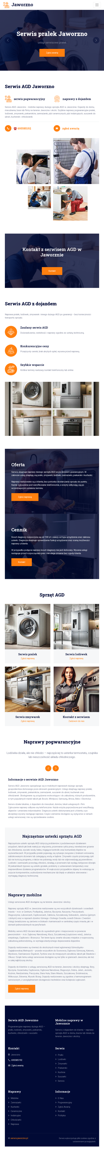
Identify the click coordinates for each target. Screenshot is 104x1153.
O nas (61, 1098)
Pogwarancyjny (65, 1102)
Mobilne (14, 1098)
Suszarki (62, 1076)
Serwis (61, 1081)
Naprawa (15, 1124)
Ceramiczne (16, 1111)
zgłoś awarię (70, 128)
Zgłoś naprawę (25, 497)
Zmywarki (62, 1063)
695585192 (16, 1060)
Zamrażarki (16, 1102)
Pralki (60, 1055)
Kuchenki (15, 1107)
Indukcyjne (16, 1115)
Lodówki (62, 1059)
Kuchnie (61, 1072)
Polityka (62, 1115)
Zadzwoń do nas (76, 721)
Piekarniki (62, 1068)
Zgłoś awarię (52, 52)
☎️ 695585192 (22, 128)
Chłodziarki (16, 1120)
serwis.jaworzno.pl (19, 1138)
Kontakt (52, 271)
